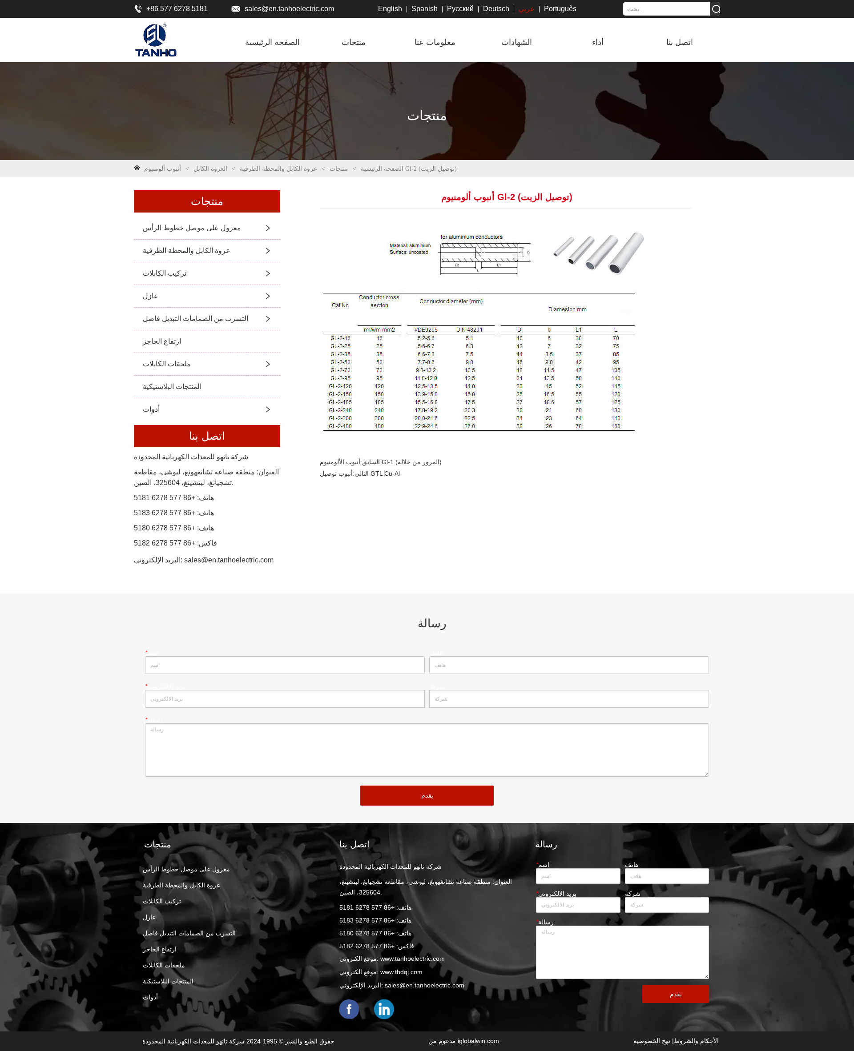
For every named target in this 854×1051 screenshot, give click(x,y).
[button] (354, 42)
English (390, 8)
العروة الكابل (210, 168)
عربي (527, 8)
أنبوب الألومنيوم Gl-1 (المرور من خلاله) (381, 461)
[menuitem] (354, 42)
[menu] (476, 42)
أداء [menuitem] (598, 42)
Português (560, 8)
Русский (460, 8)
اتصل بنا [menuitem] (679, 42)
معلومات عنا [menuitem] (435, 42)
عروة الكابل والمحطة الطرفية (278, 168)
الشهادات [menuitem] (516, 42)
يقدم (427, 795)
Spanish (424, 8)
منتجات (339, 168)
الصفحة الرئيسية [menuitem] (272, 42)
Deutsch (496, 8)
